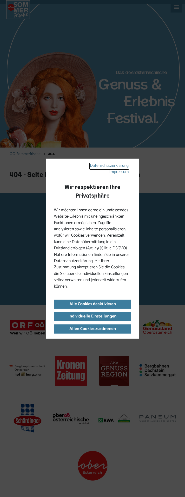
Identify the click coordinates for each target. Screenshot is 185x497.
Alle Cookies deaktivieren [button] (92, 304)
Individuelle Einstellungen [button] (92, 316)
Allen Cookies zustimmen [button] (92, 328)
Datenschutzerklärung (109, 165)
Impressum (119, 171)
